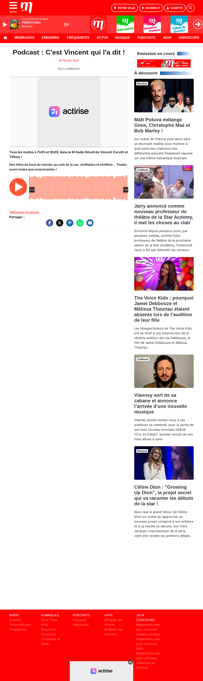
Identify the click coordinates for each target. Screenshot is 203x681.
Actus (102, 37)
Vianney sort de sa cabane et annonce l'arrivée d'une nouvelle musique (160, 403)
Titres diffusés (20, 625)
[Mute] (66, 24)
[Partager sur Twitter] (58, 225)
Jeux (167, 37)
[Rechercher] (190, 8)
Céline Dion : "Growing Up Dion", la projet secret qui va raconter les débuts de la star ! (163, 495)
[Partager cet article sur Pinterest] (68, 225)
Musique (122, 37)
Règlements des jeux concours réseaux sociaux (148, 629)
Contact (15, 620)
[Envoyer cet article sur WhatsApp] (78, 225)
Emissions (50, 37)
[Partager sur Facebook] (48, 225)
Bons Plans (49, 620)
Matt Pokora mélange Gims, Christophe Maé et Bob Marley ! (162, 125)
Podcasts (146, 37)
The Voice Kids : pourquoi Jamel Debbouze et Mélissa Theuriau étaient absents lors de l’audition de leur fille (163, 309)
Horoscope (189, 37)
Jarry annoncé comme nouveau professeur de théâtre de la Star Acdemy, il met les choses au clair (163, 214)
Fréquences (78, 37)
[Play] (5, 24)
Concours (48, 634)
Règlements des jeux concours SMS (148, 643)
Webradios (24, 37)
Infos (44, 625)
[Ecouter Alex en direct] (164, 63)
